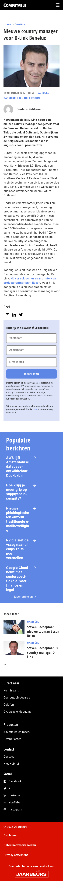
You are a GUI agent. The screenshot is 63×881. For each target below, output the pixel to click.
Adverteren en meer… (17, 732)
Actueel (43, 93)
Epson (35, 98)
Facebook (15, 781)
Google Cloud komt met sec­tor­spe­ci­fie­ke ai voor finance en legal (17, 579)
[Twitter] (21, 315)
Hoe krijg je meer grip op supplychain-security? (16, 492)
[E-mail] (7, 315)
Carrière (20, 24)
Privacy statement (16, 855)
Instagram (15, 809)
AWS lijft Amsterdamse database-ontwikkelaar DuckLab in (17, 466)
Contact (9, 756)
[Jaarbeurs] (31, 872)
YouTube (14, 802)
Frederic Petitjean (29, 109)
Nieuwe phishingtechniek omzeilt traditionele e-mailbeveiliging (18, 519)
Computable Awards (17, 697)
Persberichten (13, 739)
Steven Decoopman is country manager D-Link (42, 652)
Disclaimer (11, 835)
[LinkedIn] (14, 315)
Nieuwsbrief (11, 763)
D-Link (23, 98)
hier (35, 409)
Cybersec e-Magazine (17, 711)
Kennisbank (11, 690)
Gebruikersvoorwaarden (20, 845)
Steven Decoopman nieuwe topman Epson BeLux (43, 631)
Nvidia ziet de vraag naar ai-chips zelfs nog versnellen (17, 549)
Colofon (9, 704)
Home (7, 24)
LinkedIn (14, 795)
